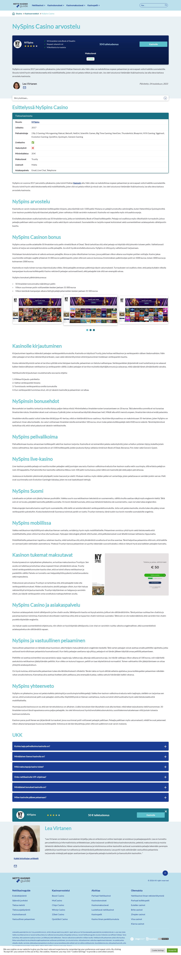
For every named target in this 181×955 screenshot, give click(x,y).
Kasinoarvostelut (32, 13)
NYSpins (35, 122)
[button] (87, 330)
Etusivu (19, 13)
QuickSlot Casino (60, 919)
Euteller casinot (138, 905)
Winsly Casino (58, 909)
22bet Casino (58, 914)
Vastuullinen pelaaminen (23, 919)
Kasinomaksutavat (74, 5)
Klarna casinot (137, 923)
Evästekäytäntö (19, 895)
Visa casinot (136, 919)
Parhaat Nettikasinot (101, 895)
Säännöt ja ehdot (20, 900)
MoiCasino (57, 900)
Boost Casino (58, 895)
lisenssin (77, 183)
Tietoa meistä (18, 905)
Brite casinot (137, 909)
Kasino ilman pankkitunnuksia (105, 919)
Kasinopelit (92, 5)
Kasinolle (153, 44)
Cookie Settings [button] (158, 950)
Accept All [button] (172, 950)
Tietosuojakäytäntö (21, 909)
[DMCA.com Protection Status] (163, 939)
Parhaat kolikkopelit (140, 900)
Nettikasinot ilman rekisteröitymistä (147, 895)
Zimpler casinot (138, 914)
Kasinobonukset (54, 5)
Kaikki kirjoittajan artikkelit (26, 858)
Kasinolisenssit (19, 914)
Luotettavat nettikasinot (103, 909)
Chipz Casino (58, 905)
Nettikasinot (37, 5)
